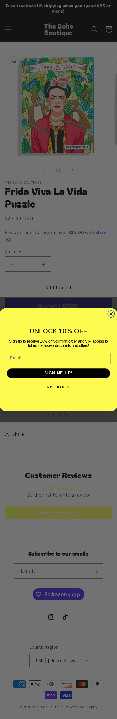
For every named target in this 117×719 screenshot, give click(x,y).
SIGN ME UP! (58, 373)
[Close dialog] (111, 313)
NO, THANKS (58, 387)
